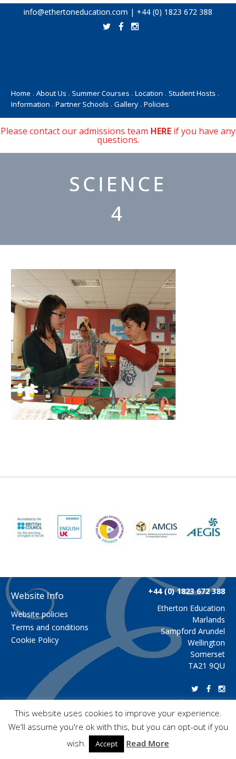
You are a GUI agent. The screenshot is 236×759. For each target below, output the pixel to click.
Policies (156, 104)
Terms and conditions (49, 627)
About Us (53, 93)
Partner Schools (83, 104)
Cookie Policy (35, 640)
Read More (147, 743)
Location (150, 93)
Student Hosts (193, 93)
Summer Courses (102, 93)
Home (22, 93)
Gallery (128, 104)
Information (32, 104)
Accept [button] (106, 744)
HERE (160, 131)
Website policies (39, 614)
